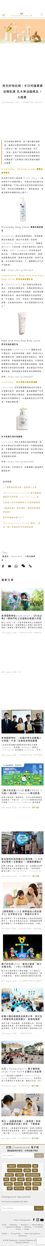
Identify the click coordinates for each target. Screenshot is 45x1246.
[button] (3, 15)
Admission (38, 929)
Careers (4, 1233)
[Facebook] (33, 1219)
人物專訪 (19, 1175)
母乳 (28, 1188)
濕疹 (9, 1188)
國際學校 (8, 1184)
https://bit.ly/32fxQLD (21, 270)
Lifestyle (25, 807)
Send (39, 1155)
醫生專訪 (9, 1175)
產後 (6, 1179)
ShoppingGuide (15, 1170)
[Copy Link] (41, 38)
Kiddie (26, 1229)
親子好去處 (19, 1188)
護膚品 (5, 556)
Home (4, 1225)
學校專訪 (37, 1184)
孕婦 (28, 1179)
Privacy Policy (16, 1233)
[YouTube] (42, 1219)
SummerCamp (24, 1166)
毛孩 (35, 1188)
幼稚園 (21, 1179)
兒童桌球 (11, 1166)
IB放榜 (27, 1184)
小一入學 (37, 1179)
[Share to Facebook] (23, 38)
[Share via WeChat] (37, 38)
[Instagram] (37, 1219)
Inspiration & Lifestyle (32, 981)
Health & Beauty (37, 1225)
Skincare (17, 556)
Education (26, 633)
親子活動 (35, 807)
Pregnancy (13, 1225)
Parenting (28, 102)
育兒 (34, 1170)
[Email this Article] (27, 38)
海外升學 (18, 1184)
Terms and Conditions (32, 1233)
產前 (13, 1179)
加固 (35, 1166)
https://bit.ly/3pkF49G (21, 462)
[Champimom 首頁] (20, 16)
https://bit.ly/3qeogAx (21, 377)
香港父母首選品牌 (32, 1175)
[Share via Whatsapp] (31, 38)
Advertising (22, 1236)
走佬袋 (27, 1170)
